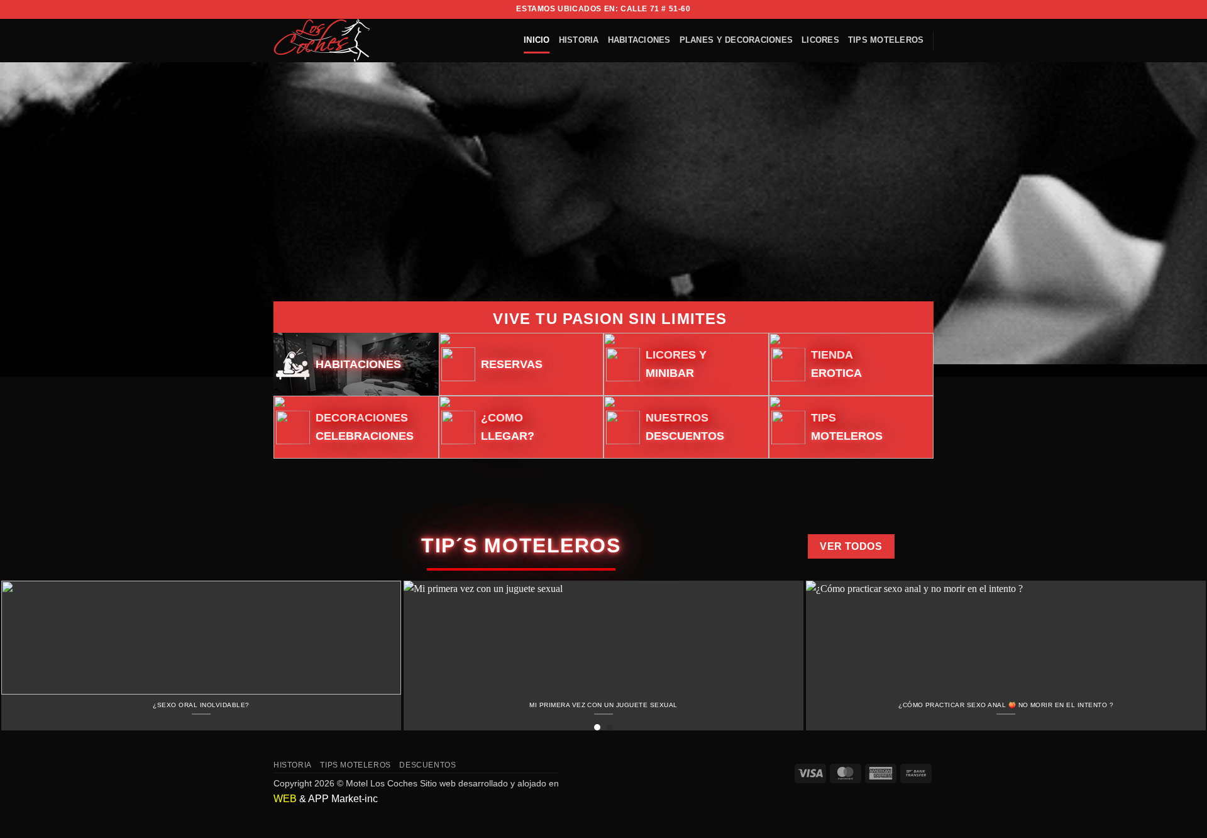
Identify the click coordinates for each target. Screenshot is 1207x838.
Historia (579, 40)
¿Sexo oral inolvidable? (201, 704)
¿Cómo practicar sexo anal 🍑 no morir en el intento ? (1005, 704)
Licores (820, 40)
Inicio (537, 40)
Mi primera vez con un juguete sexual (603, 704)
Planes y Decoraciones (736, 40)
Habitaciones (639, 40)
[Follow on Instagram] (903, 9)
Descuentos (427, 765)
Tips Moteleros (886, 40)
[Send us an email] (927, 9)
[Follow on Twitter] (915, 9)
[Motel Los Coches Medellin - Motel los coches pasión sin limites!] (328, 40)
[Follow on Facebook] (891, 9)
